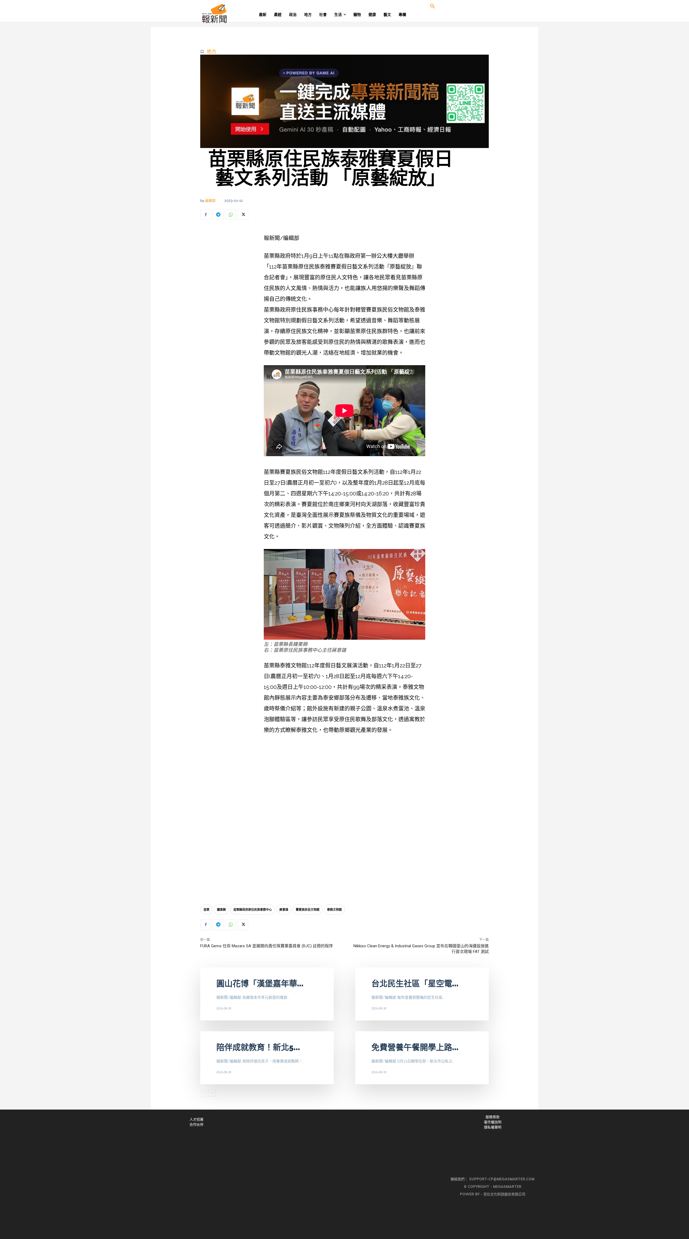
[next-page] (212, 1093)
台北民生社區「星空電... (415, 983)
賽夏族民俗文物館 (307, 909)
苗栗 (206, 909)
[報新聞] (232, 13)
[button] (432, 6)
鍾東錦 (221, 909)
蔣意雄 (283, 909)
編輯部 (210, 201)
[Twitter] (242, 214)
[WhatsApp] (230, 214)
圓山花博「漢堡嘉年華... (260, 983)
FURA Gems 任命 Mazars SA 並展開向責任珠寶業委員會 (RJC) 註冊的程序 (266, 946)
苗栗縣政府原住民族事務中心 (252, 909)
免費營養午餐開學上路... (415, 1047)
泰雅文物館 (334, 909)
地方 (211, 51)
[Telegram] (218, 214)
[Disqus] (344, 820)
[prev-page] (203, 1093)
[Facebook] (205, 214)
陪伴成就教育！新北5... (258, 1047)
